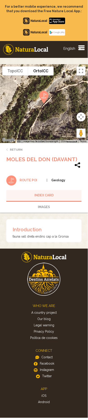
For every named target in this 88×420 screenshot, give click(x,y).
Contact (47, 357)
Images (44, 207)
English (69, 48)
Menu (81, 47)
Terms (83, 141)
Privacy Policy (44, 331)
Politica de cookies (44, 338)
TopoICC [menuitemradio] (15, 70)
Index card (44, 195)
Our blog (44, 319)
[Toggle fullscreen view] (81, 70)
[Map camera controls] (81, 116)
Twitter (47, 376)
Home (25, 49)
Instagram (47, 370)
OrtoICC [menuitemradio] (40, 70)
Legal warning (44, 325)
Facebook (47, 363)
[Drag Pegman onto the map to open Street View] (81, 133)
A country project (44, 312)
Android (44, 402)
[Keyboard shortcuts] (18, 141)
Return (16, 149)
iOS (43, 395)
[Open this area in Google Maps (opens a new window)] (8, 140)
